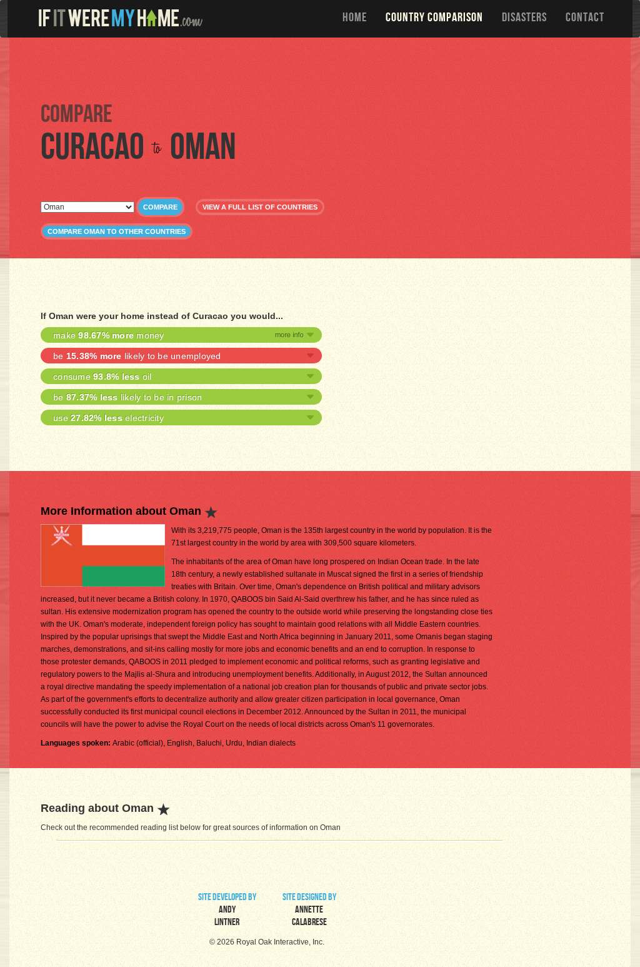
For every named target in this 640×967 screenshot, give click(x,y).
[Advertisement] (323, 69)
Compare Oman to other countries (117, 231)
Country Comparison (434, 19)
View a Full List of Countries (260, 207)
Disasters (524, 19)
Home (354, 19)
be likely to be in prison (127, 397)
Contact (585, 19)
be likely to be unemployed (137, 356)
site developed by (227, 910)
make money (108, 335)
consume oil (102, 377)
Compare (160, 207)
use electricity (108, 418)
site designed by (309, 910)
